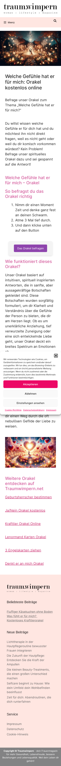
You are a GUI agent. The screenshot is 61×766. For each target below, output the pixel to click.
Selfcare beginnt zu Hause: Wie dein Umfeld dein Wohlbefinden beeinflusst (28, 688)
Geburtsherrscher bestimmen (28, 497)
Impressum (51, 410)
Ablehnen (30, 393)
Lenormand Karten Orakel (25, 537)
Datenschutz (15, 729)
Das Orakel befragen (30, 248)
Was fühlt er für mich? (22, 616)
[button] (56, 355)
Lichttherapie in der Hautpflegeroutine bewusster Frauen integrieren (27, 646)
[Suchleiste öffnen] (55, 21)
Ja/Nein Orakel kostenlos (25, 510)
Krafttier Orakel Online (23, 524)
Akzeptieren (30, 384)
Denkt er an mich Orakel (24, 563)
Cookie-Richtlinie (13, 410)
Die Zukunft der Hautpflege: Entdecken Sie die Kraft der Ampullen (26, 660)
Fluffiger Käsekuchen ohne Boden (30, 611)
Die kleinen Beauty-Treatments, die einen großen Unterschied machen (28, 674)
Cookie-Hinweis (17, 734)
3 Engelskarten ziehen (23, 550)
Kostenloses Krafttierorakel (25, 620)
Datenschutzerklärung (33, 410)
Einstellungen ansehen (30, 402)
